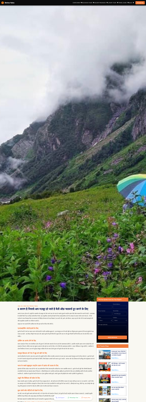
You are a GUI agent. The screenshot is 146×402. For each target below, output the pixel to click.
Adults (99, 317)
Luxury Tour (112, 2)
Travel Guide (122, 2)
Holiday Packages (100, 2)
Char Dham (76, 2)
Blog (130, 2)
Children (115, 317)
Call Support (61, 397)
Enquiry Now (87, 397)
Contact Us (140, 2)
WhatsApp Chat (74, 397)
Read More (115, 358)
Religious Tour (87, 2)
